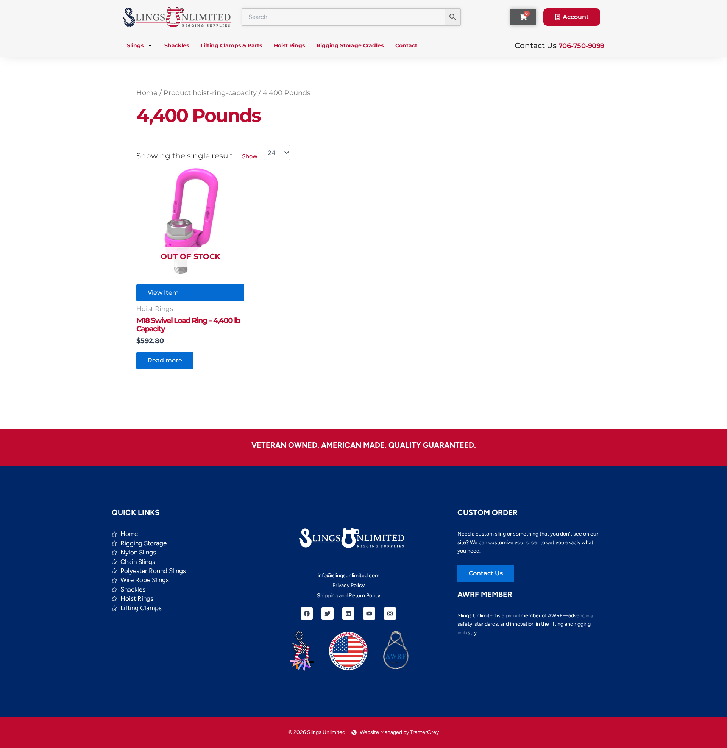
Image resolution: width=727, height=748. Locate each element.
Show (249, 156)
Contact (406, 45)
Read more (165, 360)
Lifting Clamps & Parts (231, 45)
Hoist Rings (289, 45)
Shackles (176, 45)
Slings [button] (135, 45)
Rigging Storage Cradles (350, 45)
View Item (163, 292)
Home (147, 92)
